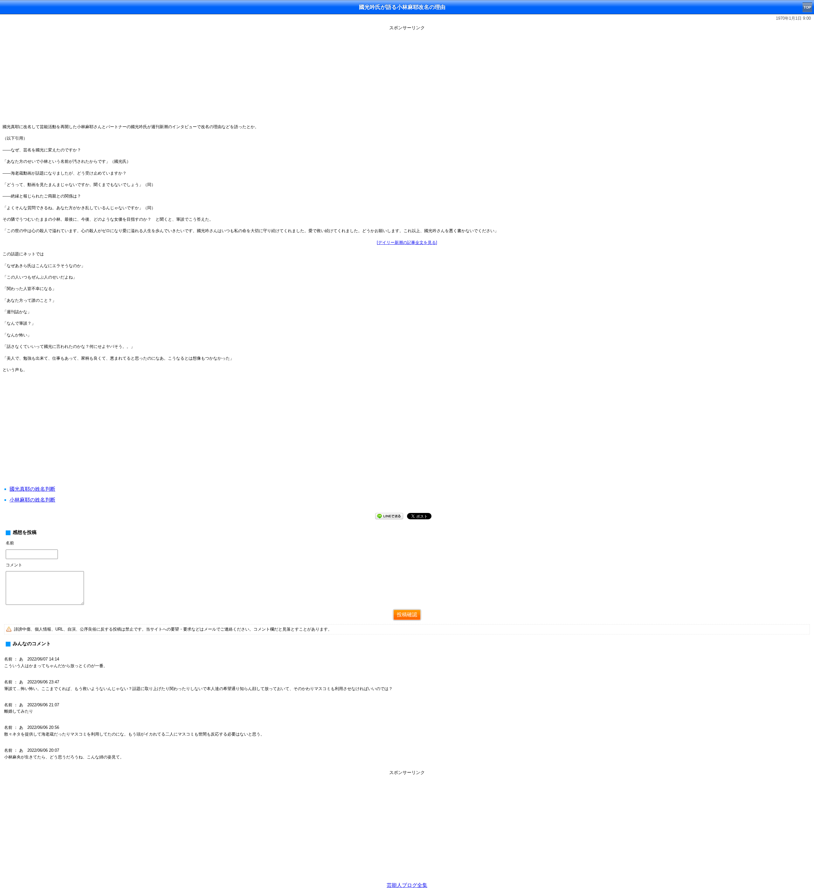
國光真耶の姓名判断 (32, 489)
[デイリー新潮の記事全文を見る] (407, 242)
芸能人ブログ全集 (407, 885)
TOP (807, 7)
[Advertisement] (407, 76)
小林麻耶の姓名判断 (32, 499)
